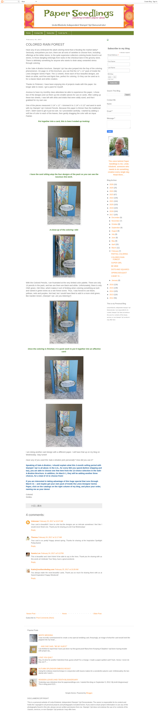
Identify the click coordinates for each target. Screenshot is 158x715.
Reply (33, 530)
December (116, 217)
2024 (112, 191)
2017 (112, 215)
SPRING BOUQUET (119, 273)
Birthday (110, 74)
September (116, 228)
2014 (112, 291)
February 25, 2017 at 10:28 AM (66, 569)
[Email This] (32, 506)
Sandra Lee (35, 553)
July (113, 234)
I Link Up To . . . (64, 33)
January (115, 280)
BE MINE (114, 266)
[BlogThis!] (34, 506)
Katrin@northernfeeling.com (42, 569)
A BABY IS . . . (116, 276)
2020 (112, 204)
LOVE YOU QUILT (45, 657)
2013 (112, 294)
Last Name (111, 67)
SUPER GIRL (116, 263)
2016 (112, 285)
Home (28, 33)
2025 (112, 188)
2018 (112, 211)
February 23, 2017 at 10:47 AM (51, 521)
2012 (112, 298)
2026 (112, 184)
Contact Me (38, 33)
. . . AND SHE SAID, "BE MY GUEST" (52, 646)
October (115, 224)
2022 (112, 198)
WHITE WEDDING (45, 635)
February (115, 251)
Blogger (89, 693)
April (114, 244)
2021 (112, 201)
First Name (111, 61)
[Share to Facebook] (38, 506)
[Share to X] (36, 506)
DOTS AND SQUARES (120, 269)
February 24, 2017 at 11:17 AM (50, 537)
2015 (112, 288)
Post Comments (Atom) (45, 618)
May (113, 241)
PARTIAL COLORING (119, 254)
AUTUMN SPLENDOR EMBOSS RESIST (54, 669)
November (116, 221)
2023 (112, 194)
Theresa (34, 537)
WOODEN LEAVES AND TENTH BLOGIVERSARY (58, 680)
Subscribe (50, 33)
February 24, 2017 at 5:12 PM (52, 553)
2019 (112, 208)
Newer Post (30, 614)
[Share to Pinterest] (40, 506)
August (114, 231)
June (114, 238)
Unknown (35, 521)
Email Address (113, 55)
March (114, 248)
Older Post (97, 614)
